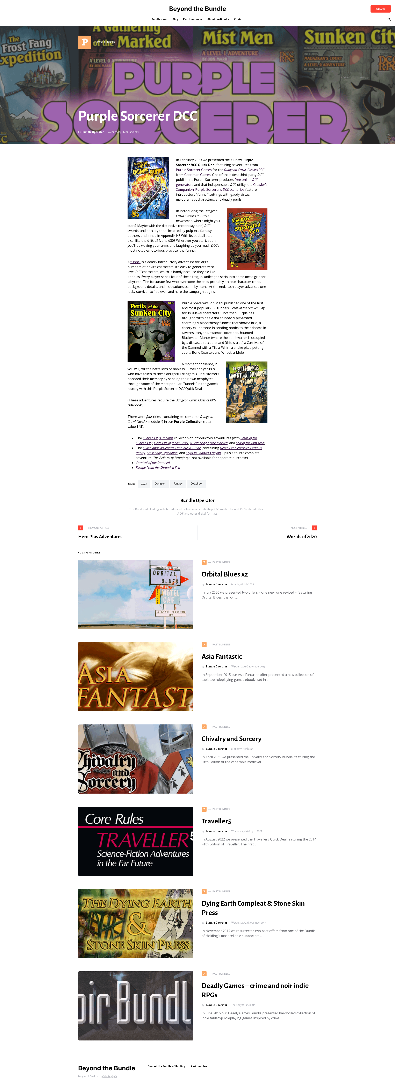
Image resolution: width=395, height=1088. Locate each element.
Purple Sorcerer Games (194, 169)
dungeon (160, 483)
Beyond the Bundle (197, 8)
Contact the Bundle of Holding (166, 1066)
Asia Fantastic (222, 656)
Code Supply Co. (109, 1076)
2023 (144, 483)
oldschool (196, 483)
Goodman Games (197, 174)
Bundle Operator (93, 132)
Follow (380, 8)
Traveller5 (216, 821)
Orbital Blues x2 (225, 574)
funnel (135, 262)
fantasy (178, 483)
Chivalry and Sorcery (231, 739)
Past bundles (199, 1066)
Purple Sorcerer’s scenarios (219, 189)
